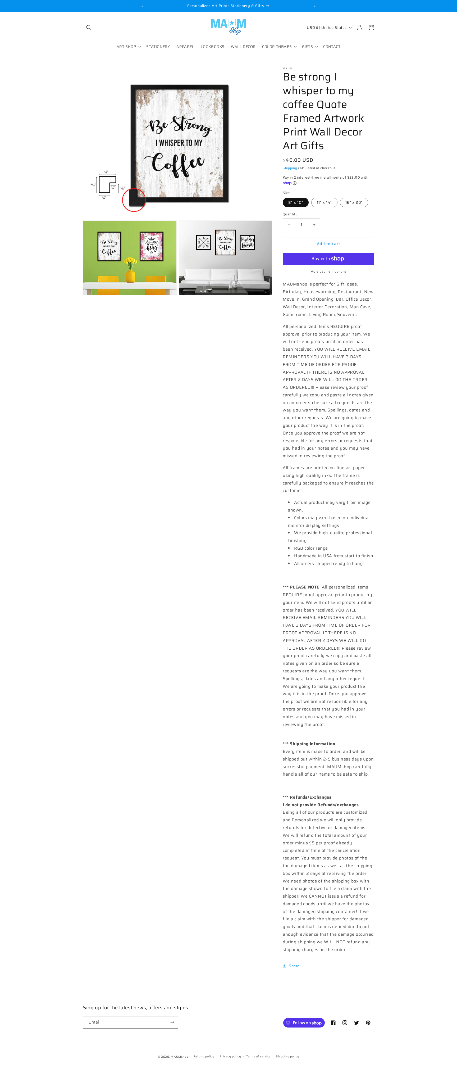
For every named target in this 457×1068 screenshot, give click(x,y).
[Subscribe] (172, 1022)
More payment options (328, 271)
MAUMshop (179, 1057)
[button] (89, 27)
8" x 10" (295, 202)
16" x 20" (354, 202)
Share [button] (294, 966)
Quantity (290, 214)
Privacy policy (230, 1056)
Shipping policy (287, 1056)
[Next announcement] (315, 6)
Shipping (290, 167)
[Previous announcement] (142, 6)
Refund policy (204, 1056)
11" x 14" (324, 202)
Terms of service (258, 1056)
